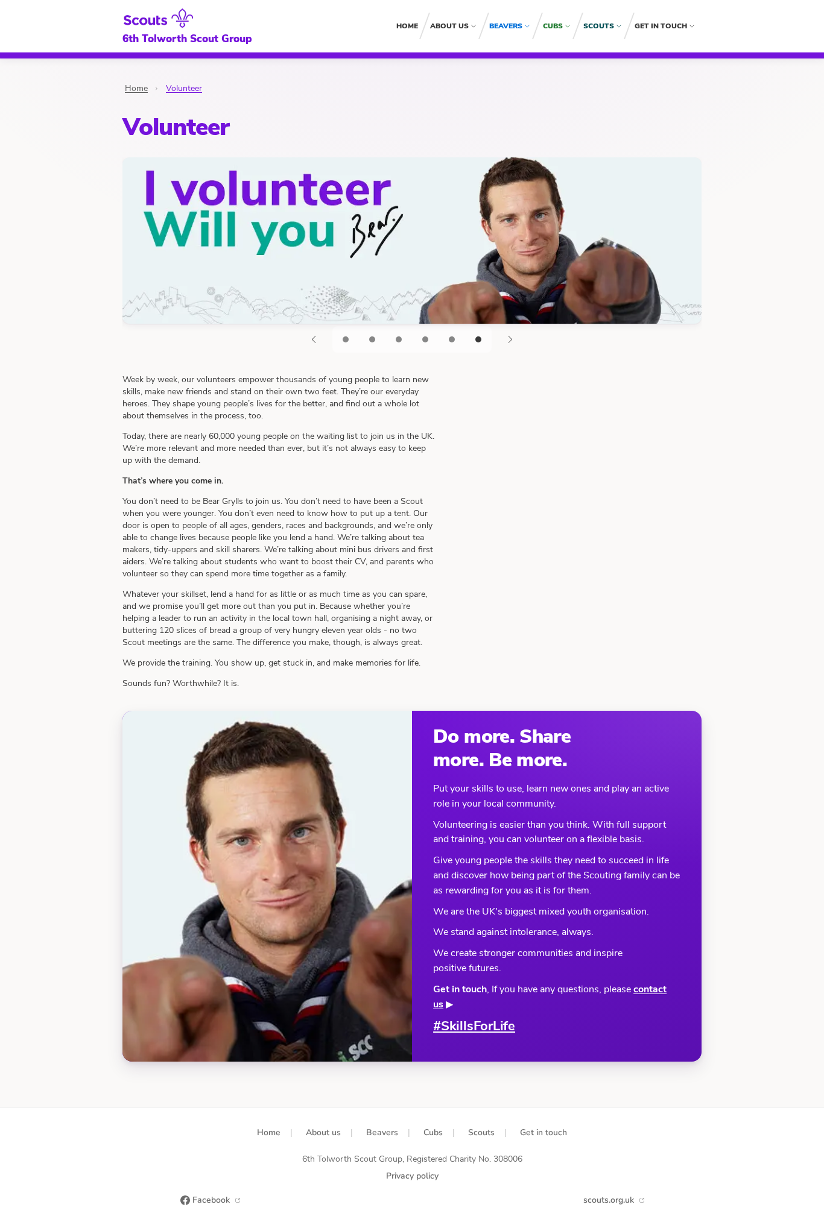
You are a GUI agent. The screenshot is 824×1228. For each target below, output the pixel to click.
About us (449, 26)
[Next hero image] (509, 339)
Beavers (505, 26)
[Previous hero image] (314, 339)
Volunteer (184, 88)
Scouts (598, 26)
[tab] (345, 339)
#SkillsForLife (474, 1026)
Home (407, 26)
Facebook (211, 1200)
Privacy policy (412, 1176)
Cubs (553, 26)
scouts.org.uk (608, 1200)
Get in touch (661, 26)
